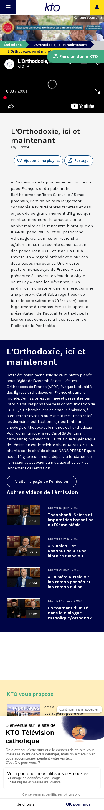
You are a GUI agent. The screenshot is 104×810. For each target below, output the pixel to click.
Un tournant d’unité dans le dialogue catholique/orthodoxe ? (70, 615)
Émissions (13, 45)
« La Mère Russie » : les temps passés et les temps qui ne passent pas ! (69, 584)
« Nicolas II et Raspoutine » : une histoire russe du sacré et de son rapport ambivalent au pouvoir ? (68, 558)
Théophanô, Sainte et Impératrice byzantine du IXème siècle (70, 519)
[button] (78, 160)
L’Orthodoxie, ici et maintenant (60, 45)
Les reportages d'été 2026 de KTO (63, 715)
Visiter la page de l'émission (41, 481)
